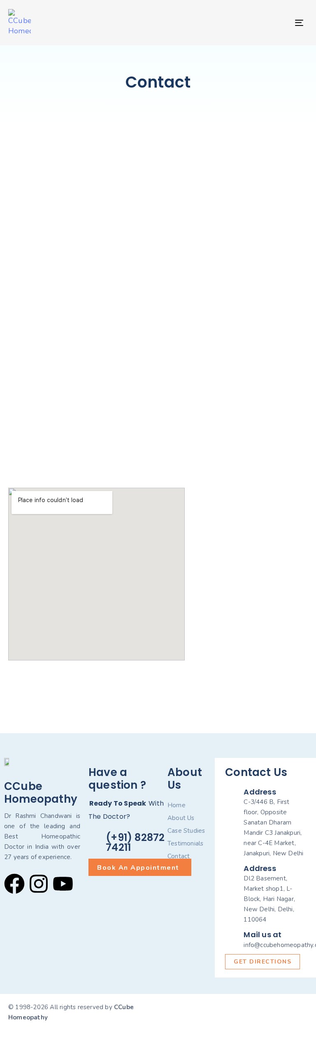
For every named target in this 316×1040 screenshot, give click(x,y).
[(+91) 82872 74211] (127, 844)
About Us (181, 818)
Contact (178, 856)
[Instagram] (38, 883)
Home (176, 805)
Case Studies (186, 831)
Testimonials (185, 843)
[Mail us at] (265, 940)
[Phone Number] (250, 633)
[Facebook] (14, 883)
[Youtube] (63, 883)
